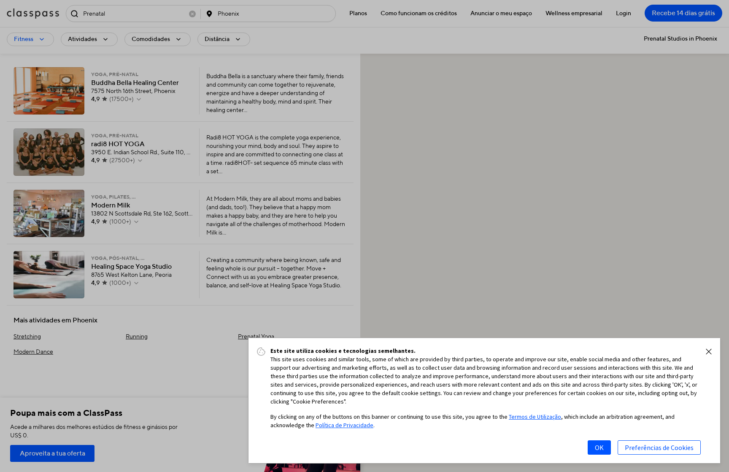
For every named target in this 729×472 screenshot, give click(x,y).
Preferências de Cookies (659, 447)
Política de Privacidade (344, 425)
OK (599, 447)
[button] (709, 352)
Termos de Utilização (535, 416)
